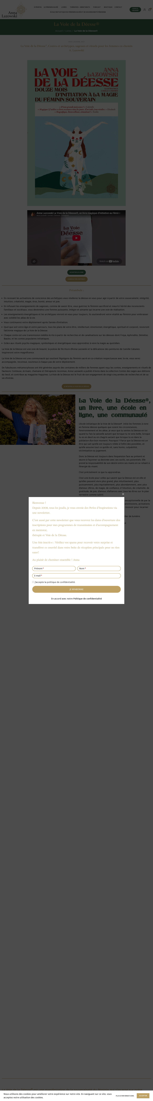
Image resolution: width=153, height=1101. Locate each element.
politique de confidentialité (61, 582)
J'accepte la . (55, 582)
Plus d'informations (125, 1096)
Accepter (143, 1096)
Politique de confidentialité (87, 598)
